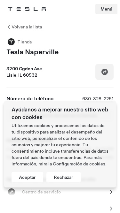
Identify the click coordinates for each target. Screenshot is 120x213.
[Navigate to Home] (27, 9)
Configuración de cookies (79, 163)
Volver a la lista (27, 26)
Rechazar (63, 177)
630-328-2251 (98, 98)
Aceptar (27, 177)
